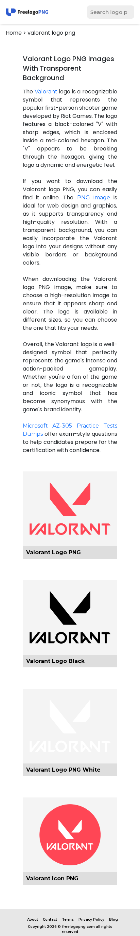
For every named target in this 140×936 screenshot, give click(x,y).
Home (14, 33)
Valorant (46, 91)
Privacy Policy (91, 919)
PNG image (93, 197)
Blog (113, 919)
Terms (68, 919)
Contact (50, 919)
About (32, 919)
